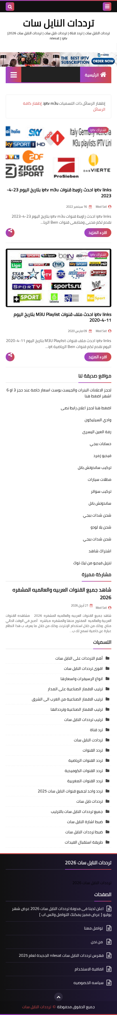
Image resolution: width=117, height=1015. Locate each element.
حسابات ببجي (100, 443)
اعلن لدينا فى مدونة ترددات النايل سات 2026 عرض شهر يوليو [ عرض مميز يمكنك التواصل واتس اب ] (61, 912)
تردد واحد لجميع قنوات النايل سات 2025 (70, 791)
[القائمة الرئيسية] (13, 74)
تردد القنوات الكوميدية (84, 770)
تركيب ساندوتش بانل (94, 467)
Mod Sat (101, 608)
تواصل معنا (94, 928)
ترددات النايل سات (36, 1007)
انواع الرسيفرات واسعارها (81, 678)
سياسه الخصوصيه (89, 982)
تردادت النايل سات (88, 740)
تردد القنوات (93, 750)
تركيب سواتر (101, 491)
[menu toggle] (107, 6)
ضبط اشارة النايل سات (85, 821)
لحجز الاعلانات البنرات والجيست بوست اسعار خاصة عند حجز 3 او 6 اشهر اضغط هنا (59, 393)
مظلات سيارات (99, 479)
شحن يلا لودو (101, 527)
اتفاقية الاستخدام (89, 969)
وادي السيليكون (98, 419)
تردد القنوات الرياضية (85, 760)
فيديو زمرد (102, 455)
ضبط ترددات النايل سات (84, 832)
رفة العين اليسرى (96, 431)
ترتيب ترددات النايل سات (83, 719)
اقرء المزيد (98, 232)
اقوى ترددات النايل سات (83, 668)
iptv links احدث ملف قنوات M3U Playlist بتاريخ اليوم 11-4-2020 (62, 317)
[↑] (58, 997)
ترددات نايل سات (89, 801)
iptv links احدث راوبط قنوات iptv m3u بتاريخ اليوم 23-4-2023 (59, 192)
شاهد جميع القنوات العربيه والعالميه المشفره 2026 (61, 593)
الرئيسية (92, 75)
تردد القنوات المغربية (85, 781)
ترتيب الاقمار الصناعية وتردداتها (77, 709)
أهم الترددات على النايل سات (79, 658)
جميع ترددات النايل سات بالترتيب (77, 811)
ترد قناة (96, 729)
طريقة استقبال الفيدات (84, 842)
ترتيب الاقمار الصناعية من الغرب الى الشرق (67, 699)
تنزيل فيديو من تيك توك (92, 563)
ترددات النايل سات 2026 (91, 882)
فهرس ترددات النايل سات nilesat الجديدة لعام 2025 (61, 955)
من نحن (97, 941)
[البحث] (10, 6)
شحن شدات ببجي (97, 515)
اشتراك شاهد (100, 551)
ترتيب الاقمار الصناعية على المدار (75, 689)
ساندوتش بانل (100, 503)
